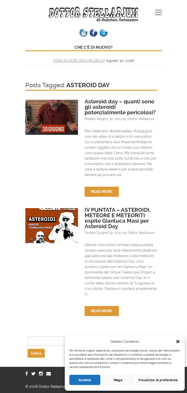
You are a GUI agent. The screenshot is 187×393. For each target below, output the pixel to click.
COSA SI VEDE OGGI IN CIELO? (79, 61)
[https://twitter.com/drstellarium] (33, 373)
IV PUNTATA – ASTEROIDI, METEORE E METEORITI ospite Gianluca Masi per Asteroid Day (118, 218)
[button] (178, 341)
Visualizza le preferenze (158, 380)
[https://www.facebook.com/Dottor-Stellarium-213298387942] (26, 373)
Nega (118, 380)
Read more (101, 191)
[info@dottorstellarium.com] (48, 373)
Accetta (84, 380)
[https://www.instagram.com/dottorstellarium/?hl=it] (41, 373)
